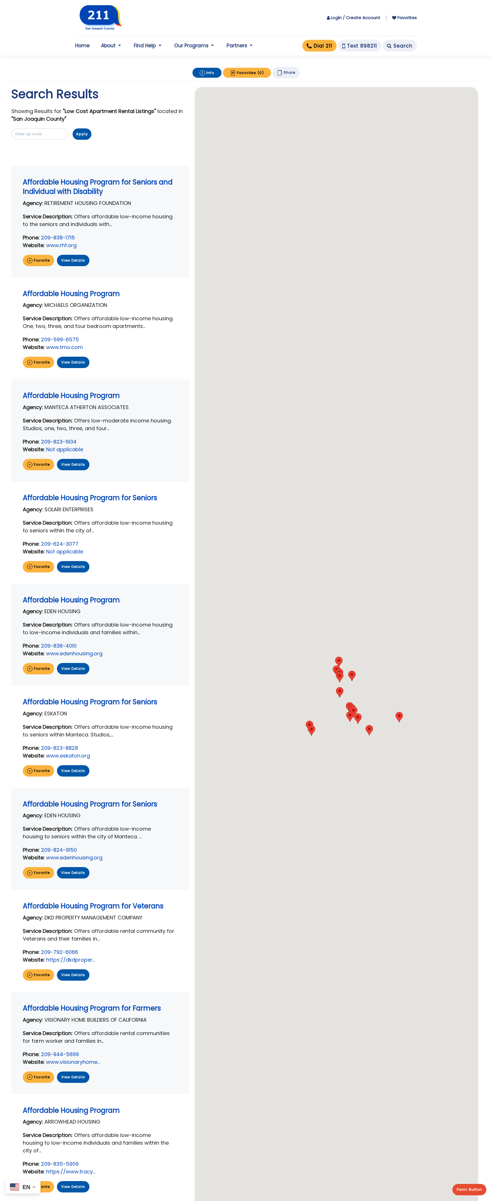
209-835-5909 (60, 1163)
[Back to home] (100, 17)
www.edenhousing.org (74, 653)
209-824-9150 (59, 849)
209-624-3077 (59, 543)
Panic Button (469, 1189)
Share (288, 72)
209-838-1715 (58, 237)
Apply (82, 134)
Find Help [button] (145, 45)
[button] (399, 717)
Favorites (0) (250, 72)
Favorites (407, 17)
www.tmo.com (64, 347)
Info (209, 72)
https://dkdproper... (70, 959)
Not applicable (64, 449)
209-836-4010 (59, 645)
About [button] (108, 45)
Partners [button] (237, 45)
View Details (73, 260)
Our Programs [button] (191, 45)
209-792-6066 (59, 952)
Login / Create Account (355, 17)
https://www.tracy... (70, 1171)
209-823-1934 (59, 441)
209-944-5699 (60, 1054)
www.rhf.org (61, 245)
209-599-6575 (60, 339)
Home (82, 45)
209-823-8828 (59, 748)
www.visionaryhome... (73, 1061)
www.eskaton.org (68, 755)
